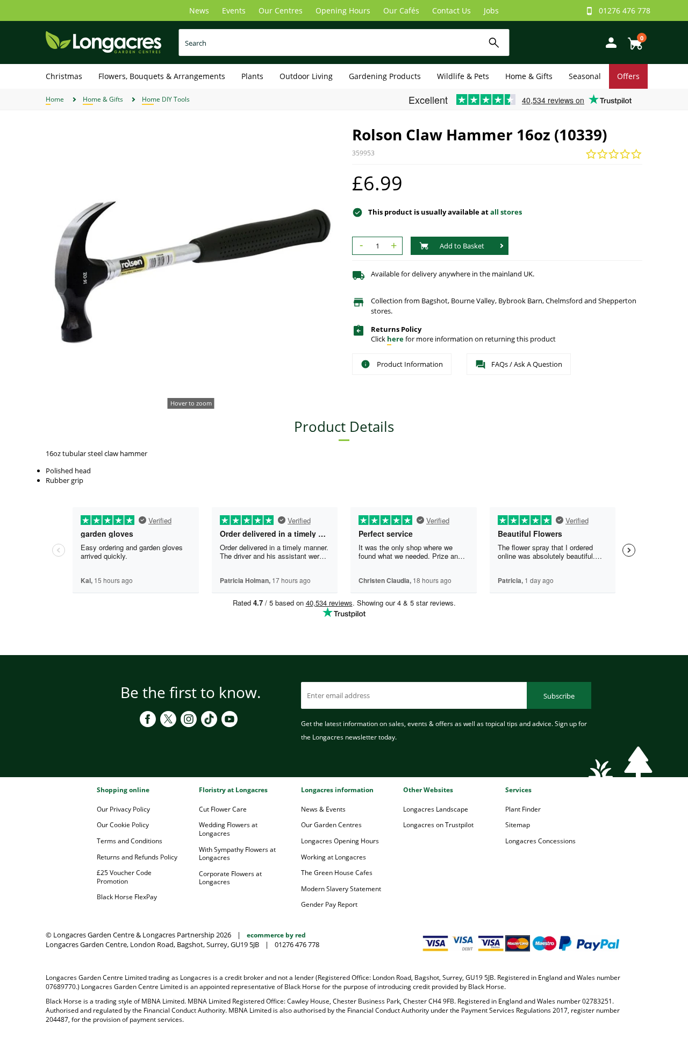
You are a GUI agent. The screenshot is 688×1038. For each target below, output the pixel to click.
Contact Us (451, 10)
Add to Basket (462, 246)
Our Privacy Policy (123, 809)
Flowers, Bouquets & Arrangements (161, 76)
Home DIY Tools (166, 99)
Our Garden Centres (331, 824)
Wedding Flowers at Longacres (228, 829)
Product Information (410, 364)
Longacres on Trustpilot (438, 824)
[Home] (103, 41)
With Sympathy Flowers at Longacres (237, 854)
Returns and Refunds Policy (137, 857)
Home (55, 99)
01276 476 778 (624, 10)
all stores (506, 212)
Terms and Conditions (129, 840)
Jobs (491, 10)
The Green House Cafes (336, 872)
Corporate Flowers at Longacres (230, 878)
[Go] (494, 43)
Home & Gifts (529, 76)
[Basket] (632, 39)
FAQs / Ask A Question (526, 364)
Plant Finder (523, 809)
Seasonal (585, 76)
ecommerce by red (276, 935)
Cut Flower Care (223, 809)
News (199, 10)
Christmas (64, 76)
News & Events (323, 809)
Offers (628, 76)
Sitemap (517, 824)
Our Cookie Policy (123, 824)
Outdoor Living (306, 76)
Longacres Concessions (540, 840)
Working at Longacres (333, 857)
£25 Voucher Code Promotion (124, 877)
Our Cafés (401, 10)
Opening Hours (343, 10)
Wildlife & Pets (463, 76)
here (395, 339)
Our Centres (281, 10)
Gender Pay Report (329, 904)
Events (234, 10)
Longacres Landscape (435, 809)
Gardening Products (385, 76)
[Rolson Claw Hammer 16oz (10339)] (191, 271)
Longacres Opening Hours (340, 840)
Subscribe (559, 696)
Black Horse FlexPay (127, 896)
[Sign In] (608, 41)
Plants (252, 76)
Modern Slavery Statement (341, 888)
